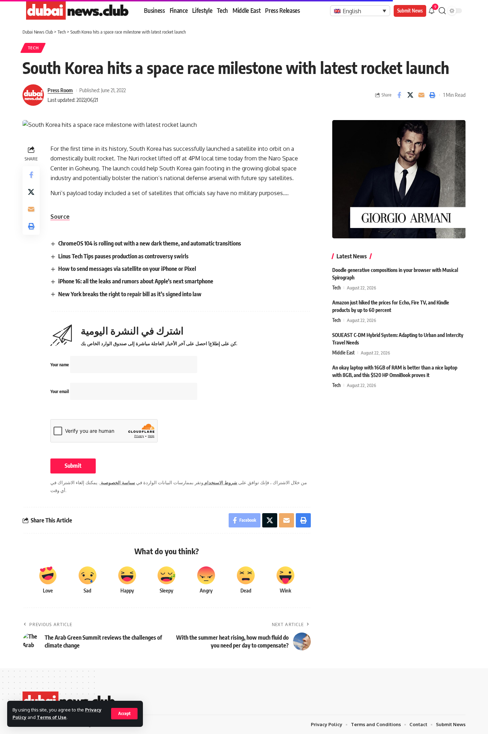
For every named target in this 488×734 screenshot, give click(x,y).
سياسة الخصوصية (117, 482)
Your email (60, 391)
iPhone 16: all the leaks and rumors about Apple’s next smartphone (135, 281)
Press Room (60, 90)
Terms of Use (51, 717)
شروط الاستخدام (220, 482)
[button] (124, 713)
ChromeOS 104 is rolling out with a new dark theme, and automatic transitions (149, 243)
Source (60, 216)
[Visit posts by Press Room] (33, 95)
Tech (33, 47)
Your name (60, 364)
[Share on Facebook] (399, 95)
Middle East (343, 353)
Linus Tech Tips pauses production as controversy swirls (123, 256)
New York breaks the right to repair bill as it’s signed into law (129, 294)
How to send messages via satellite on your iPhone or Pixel (127, 268)
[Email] (421, 95)
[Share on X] (410, 95)
